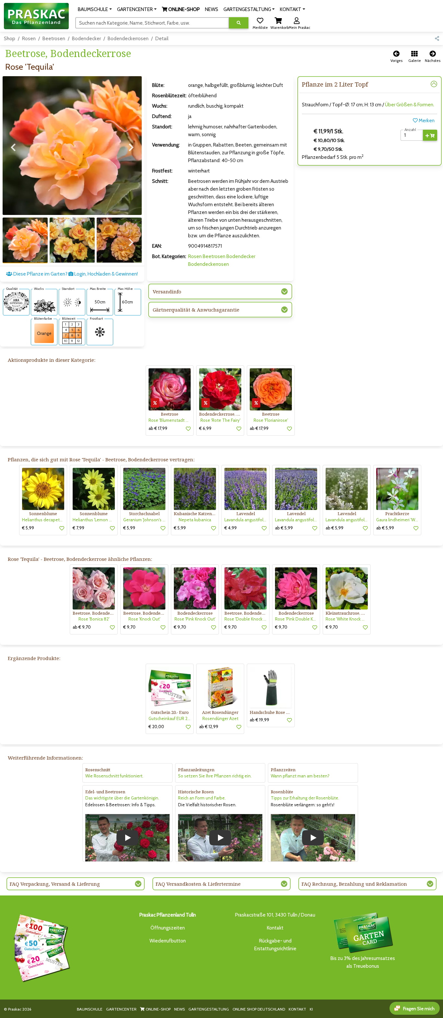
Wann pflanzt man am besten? (300, 775)
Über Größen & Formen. (409, 105)
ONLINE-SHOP (158, 1009)
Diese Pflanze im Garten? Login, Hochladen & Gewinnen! (75, 274)
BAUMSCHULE (89, 1009)
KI (311, 1009)
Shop (9, 38)
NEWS (179, 1009)
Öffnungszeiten (167, 928)
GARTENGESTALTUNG (208, 1009)
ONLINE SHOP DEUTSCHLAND (259, 1009)
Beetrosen (53, 38)
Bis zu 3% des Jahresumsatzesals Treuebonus (362, 962)
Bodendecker (86, 38)
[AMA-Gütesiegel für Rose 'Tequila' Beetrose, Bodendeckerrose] (16, 301)
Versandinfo (167, 291)
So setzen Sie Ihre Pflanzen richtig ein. (215, 775)
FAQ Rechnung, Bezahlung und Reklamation (354, 884)
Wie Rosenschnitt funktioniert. (114, 775)
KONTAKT (297, 1009)
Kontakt (275, 928)
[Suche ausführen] (238, 23)
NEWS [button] (211, 9)
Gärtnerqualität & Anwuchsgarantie (196, 309)
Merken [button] (426, 121)
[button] (94, 9)
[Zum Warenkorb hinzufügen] (430, 135)
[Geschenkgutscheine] (40, 947)
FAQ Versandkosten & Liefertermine (198, 884)
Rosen (29, 38)
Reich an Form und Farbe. (202, 797)
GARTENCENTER (121, 1009)
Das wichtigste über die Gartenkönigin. (122, 797)
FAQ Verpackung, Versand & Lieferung (55, 884)
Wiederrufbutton (168, 941)
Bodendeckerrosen (128, 38)
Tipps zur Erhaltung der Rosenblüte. (305, 797)
